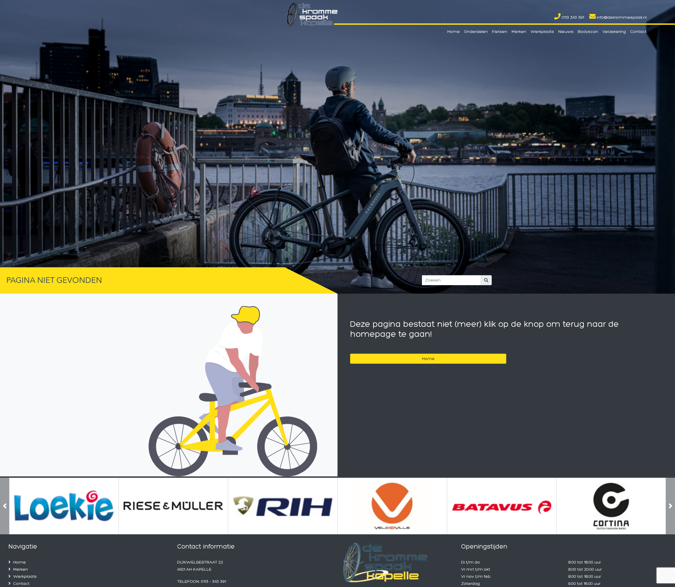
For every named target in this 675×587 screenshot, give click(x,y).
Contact (638, 31)
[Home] (428, 351)
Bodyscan (588, 31)
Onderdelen (476, 31)
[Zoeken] (486, 280)
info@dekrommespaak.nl (621, 17)
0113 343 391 (572, 17)
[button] (4, 532)
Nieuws (565, 31)
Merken (519, 31)
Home (453, 31)
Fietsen (499, 31)
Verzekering (614, 31)
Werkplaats (542, 31)
